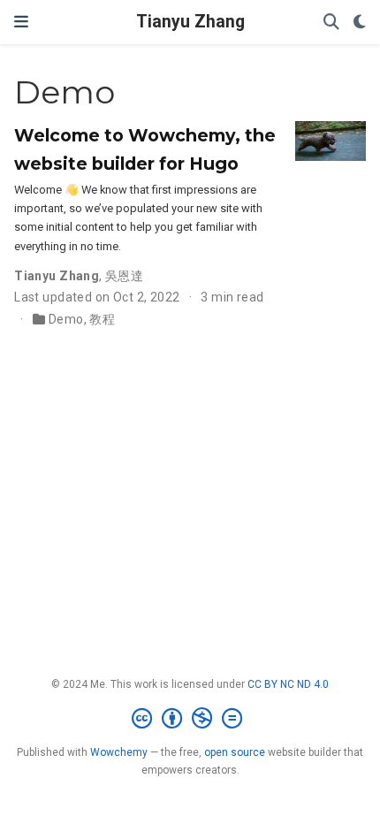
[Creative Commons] (190, 718)
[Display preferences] (359, 22)
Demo (66, 319)
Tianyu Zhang (190, 21)
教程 (102, 319)
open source (234, 752)
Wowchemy (119, 752)
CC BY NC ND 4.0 (288, 684)
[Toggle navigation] (21, 22)
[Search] (331, 22)
